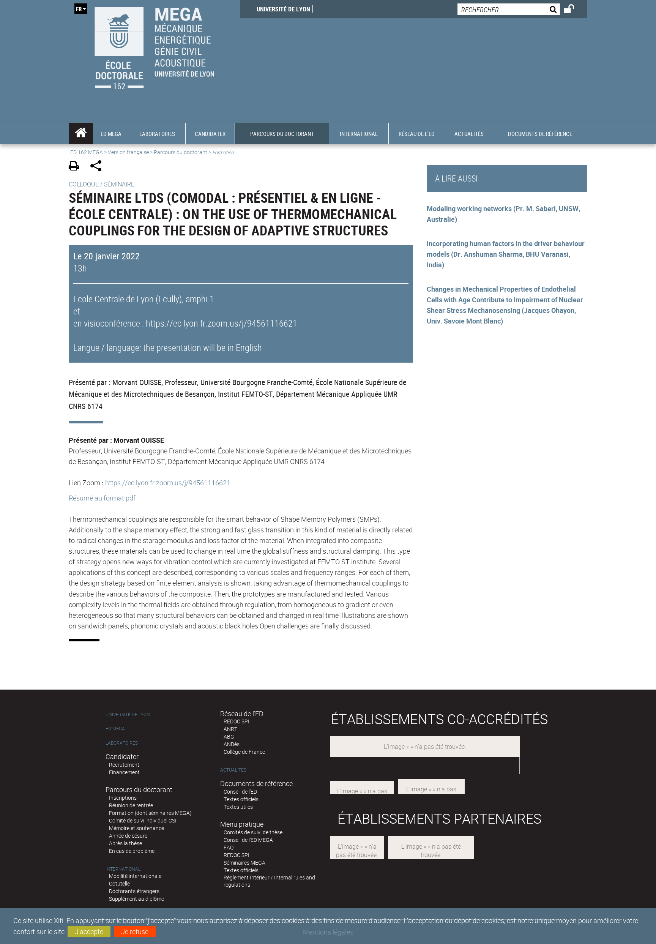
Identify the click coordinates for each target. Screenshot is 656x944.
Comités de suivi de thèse (253, 832)
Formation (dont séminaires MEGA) (150, 812)
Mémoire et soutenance (136, 828)
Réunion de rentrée (131, 805)
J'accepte (89, 931)
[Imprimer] (76, 167)
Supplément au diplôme (136, 898)
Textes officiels (241, 799)
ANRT (230, 728)
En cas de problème (132, 850)
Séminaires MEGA (244, 862)
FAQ (228, 847)
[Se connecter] (573, 10)
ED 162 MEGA (86, 152)
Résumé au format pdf (102, 497)
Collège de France (244, 751)
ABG (229, 736)
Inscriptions (123, 797)
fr (79, 9)
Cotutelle (119, 883)
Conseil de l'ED (240, 791)
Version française (128, 152)
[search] (508, 9)
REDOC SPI (236, 721)
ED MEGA (115, 728)
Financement (124, 772)
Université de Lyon (283, 9)
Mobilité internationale (135, 875)
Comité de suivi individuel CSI (143, 820)
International (123, 869)
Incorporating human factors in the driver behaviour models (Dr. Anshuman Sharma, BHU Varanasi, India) (506, 254)
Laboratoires (122, 743)
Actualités (233, 770)
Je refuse (134, 931)
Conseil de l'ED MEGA (248, 839)
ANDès (232, 744)
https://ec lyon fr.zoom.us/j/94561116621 (167, 482)
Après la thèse (125, 843)
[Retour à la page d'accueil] (154, 46)
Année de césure (128, 835)
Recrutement (124, 764)
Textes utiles (238, 806)
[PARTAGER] (98, 167)
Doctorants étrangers (134, 891)
